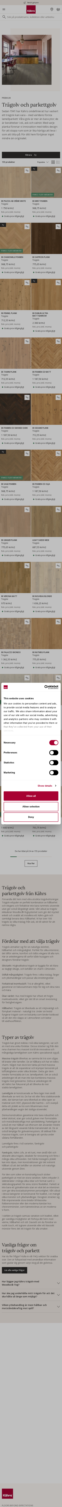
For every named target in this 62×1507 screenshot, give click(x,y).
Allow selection (31, 806)
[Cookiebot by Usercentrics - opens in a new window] (44, 687)
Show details (45, 785)
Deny (31, 817)
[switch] (53, 752)
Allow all (31, 796)
